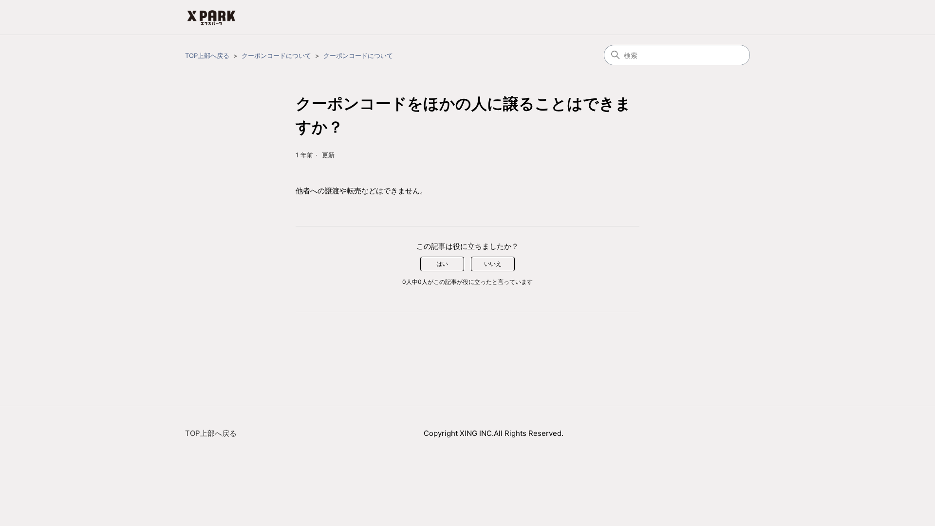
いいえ (493, 263)
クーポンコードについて (276, 55)
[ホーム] (211, 17)
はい (442, 263)
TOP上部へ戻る (207, 55)
